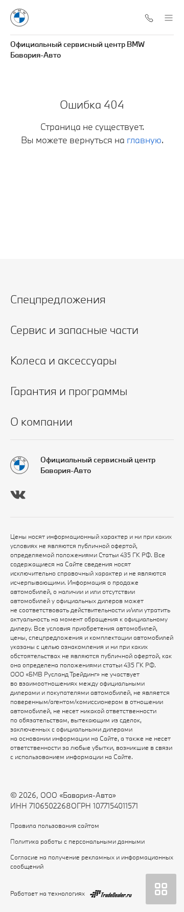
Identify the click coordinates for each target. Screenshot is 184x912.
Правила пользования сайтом (54, 825)
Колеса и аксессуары (63, 360)
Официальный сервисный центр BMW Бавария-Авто (77, 49)
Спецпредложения (58, 299)
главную (144, 140)
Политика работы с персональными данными (77, 841)
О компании (41, 421)
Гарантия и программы (68, 390)
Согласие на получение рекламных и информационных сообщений (91, 861)
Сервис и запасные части (74, 329)
